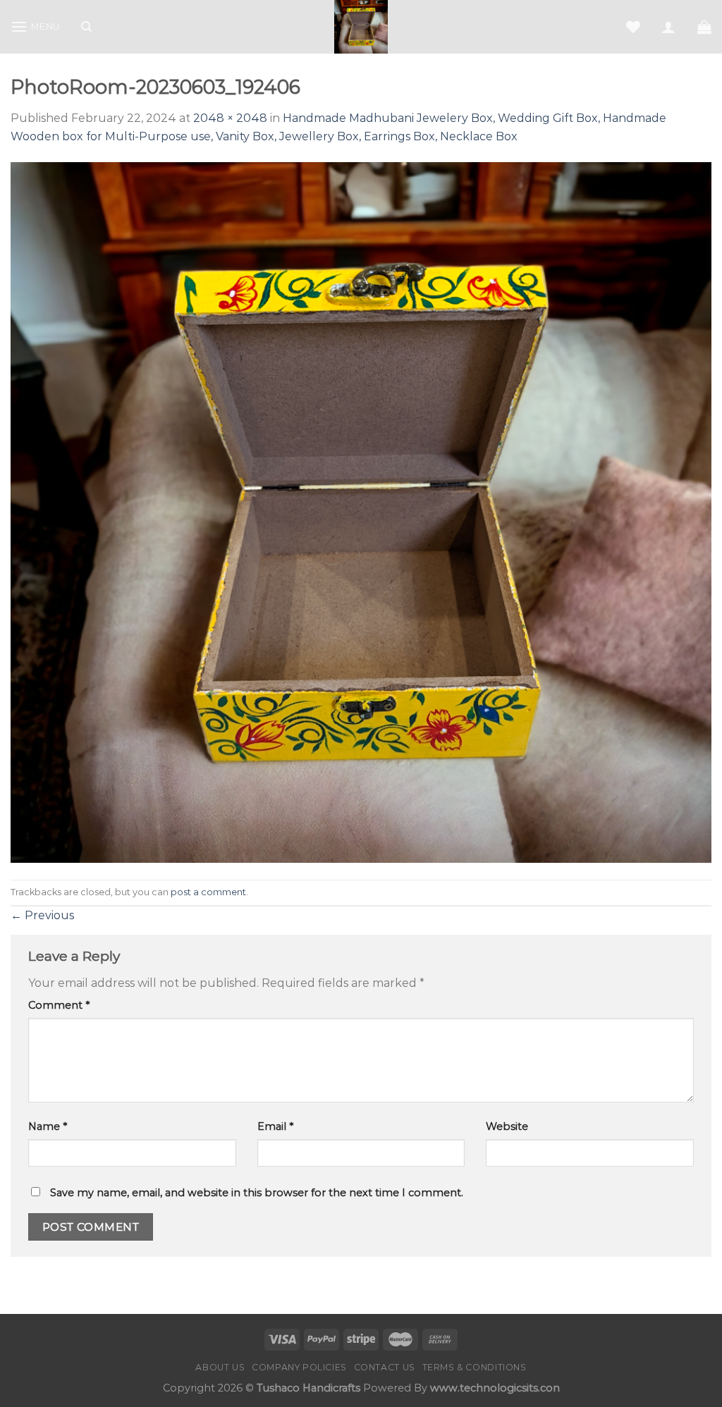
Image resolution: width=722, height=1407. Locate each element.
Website (507, 1126)
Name (47, 1126)
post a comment (208, 892)
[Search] (86, 26)
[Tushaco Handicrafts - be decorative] (361, 27)
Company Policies (299, 1367)
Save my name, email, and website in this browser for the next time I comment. (256, 1192)
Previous (42, 915)
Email (275, 1126)
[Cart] (704, 26)
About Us (220, 1367)
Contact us (384, 1367)
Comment (59, 1005)
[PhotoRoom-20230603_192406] (361, 511)
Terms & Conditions (474, 1367)
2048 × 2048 (230, 118)
